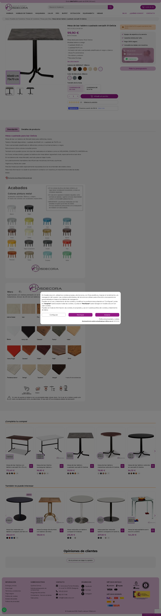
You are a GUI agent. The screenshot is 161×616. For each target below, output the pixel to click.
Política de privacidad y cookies (109, 319)
